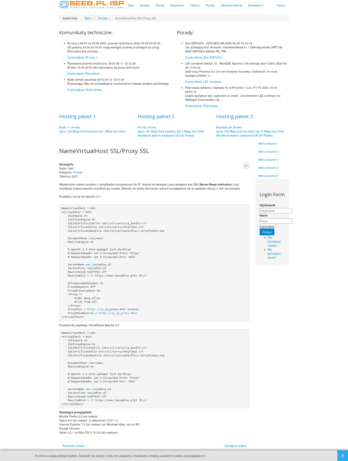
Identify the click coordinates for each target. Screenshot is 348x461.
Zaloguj (267, 232)
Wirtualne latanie (231, 5)
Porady (210, 5)
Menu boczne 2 (268, 151)
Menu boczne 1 (268, 143)
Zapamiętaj (267, 226)
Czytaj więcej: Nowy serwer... (85, 90)
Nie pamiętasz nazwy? (274, 241)
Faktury (195, 5)
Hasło (264, 215)
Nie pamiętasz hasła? (274, 253)
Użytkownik (268, 205)
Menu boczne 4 (268, 168)
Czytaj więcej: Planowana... (84, 73)
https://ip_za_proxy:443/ (117, 313)
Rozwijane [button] (254, 5)
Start (131, 5)
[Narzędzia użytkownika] (246, 165)
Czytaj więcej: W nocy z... (83, 57)
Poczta (160, 5)
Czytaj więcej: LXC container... (204, 81)
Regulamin (177, 5)
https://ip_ (96, 309)
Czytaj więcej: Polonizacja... (202, 106)
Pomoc (281, 5)
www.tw (90, 264)
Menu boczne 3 (268, 159)
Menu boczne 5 (268, 176)
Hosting (145, 5)
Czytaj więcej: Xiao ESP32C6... (204, 57)
